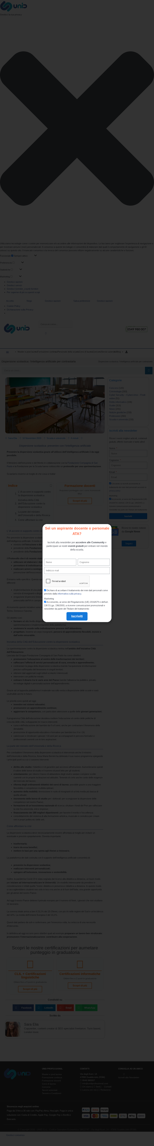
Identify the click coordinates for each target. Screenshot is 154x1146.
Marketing (49, 598)
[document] (77, 573)
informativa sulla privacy (69, 593)
